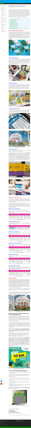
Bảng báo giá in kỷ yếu (3, 30)
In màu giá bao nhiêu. (11, 27)
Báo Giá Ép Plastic (3, 10)
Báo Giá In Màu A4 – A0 (3, 7)
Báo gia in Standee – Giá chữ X (4, 16)
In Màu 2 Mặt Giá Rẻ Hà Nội (13, 20)
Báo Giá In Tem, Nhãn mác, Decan (3, 23)
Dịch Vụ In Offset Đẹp (13, 3)
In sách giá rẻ (5, 3)
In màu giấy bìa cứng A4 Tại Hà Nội (13, 21)
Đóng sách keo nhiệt (24, 3)
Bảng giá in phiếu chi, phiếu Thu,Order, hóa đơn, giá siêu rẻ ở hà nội (3, 19)
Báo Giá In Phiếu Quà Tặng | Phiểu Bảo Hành (3, 24)
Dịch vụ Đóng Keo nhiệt (3, 31)
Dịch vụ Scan (20, 3)
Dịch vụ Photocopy (8, 3)
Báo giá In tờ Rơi (2, 12)
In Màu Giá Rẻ (2, 3)
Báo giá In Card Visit (3, 11)
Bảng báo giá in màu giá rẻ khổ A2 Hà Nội (14, 25)
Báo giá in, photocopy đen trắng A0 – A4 (3, 9)
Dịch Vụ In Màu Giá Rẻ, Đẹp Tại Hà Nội (13, 19)
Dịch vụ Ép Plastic (16, 3)
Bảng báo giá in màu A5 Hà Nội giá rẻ (14, 23)
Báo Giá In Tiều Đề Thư (3, 20)
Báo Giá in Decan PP (3, 21)
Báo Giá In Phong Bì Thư (3, 26)
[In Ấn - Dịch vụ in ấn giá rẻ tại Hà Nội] (4, 1)
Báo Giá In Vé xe (2, 27)
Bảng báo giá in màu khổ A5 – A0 (12, 22)
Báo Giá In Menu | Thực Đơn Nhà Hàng (4, 29)
